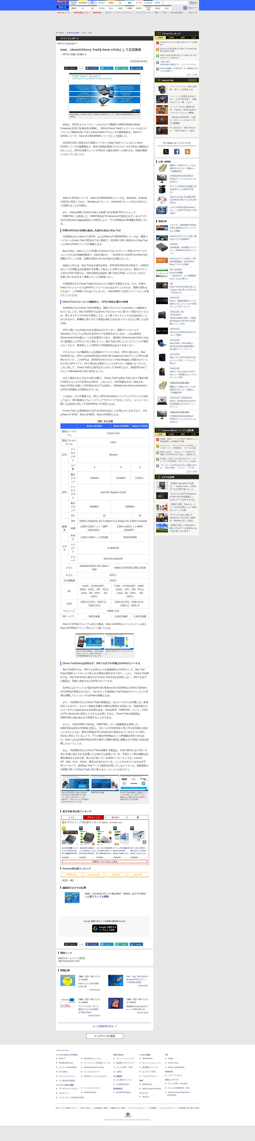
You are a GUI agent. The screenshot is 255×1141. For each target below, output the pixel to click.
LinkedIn (138, 68)
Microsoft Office (177, 13)
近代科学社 (117, 1089)
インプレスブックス (92, 1088)
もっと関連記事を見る (103, 1026)
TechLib (145, 1097)
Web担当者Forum (66, 1063)
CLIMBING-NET (122, 1084)
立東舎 (119, 1072)
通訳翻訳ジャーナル (150, 1067)
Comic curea (173, 1063)
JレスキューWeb (149, 1072)
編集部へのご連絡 (118, 1108)
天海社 (170, 1058)
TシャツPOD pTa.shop (177, 1083)
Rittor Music (118, 1055)
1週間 (182, 38)
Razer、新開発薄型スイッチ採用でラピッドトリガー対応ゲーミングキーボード (183, 304)
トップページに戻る (104, 1036)
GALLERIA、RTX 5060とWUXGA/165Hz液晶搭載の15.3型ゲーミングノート (182, 346)
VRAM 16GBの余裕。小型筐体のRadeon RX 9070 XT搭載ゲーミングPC (183, 321)
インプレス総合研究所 (68, 1067)
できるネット (64, 1093)
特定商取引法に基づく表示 (189, 1108)
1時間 (160, 38)
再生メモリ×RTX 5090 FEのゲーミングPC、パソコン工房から (183, 360)
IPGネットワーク (172, 1080)
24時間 (171, 38)
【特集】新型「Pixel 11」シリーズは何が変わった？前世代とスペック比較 (183, 507)
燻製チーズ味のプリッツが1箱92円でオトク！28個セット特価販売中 (183, 168)
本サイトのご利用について (66, 1108)
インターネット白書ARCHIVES (71, 1097)
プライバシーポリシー (137, 1108)
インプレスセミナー (92, 1072)
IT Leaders (63, 1072)
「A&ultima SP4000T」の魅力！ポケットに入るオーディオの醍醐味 (183, 120)
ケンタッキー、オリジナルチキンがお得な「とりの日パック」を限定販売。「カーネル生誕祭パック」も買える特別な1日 (178, 448)
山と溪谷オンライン (124, 1080)
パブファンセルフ (175, 1075)
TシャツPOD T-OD (124, 1067)
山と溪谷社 (117, 1076)
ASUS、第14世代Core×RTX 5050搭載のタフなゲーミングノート (183, 404)
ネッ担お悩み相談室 (67, 1081)
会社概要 (152, 1108)
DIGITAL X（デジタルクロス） (96, 1076)
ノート (71, 817)
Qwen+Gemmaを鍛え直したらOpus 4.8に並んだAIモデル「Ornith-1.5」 (183, 289)
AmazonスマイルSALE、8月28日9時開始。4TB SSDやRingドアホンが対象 (183, 261)
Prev (64, 842)
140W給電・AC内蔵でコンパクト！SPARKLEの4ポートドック (183, 250)
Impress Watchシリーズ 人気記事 (178, 430)
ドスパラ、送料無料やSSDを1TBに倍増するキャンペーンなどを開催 (183, 228)
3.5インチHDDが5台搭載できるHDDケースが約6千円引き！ (183, 189)
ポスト (72, 68)
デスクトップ (93, 817)
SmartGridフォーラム (92, 1058)
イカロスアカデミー (150, 1076)
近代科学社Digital (123, 1092)
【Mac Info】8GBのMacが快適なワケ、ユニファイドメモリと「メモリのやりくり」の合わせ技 (178, 64)
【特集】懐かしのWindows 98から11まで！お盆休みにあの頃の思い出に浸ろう (183, 528)
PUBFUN (169, 1072)
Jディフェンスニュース (151, 1063)
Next (145, 842)
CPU (165, 13)
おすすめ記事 (168, 477)
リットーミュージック (125, 1058)
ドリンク (116, 874)
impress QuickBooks (176, 1067)
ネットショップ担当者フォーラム (97, 1063)
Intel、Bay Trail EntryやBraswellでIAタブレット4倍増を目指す (137, 979)
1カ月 (193, 38)
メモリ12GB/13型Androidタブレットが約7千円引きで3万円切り (183, 210)
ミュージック (93, 874)
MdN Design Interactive (151, 1089)
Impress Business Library (94, 1067)
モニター (108, 13)
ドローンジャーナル (67, 1076)
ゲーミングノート (144, 13)
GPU (157, 13)
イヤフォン (71, 874)
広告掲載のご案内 (101, 1108)
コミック (138, 874)
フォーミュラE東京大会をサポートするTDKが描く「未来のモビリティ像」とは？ (183, 99)
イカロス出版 (144, 1055)
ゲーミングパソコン (124, 13)
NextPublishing (90, 1092)
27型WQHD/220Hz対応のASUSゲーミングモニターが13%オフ (183, 179)
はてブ (108, 68)
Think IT (62, 1058)
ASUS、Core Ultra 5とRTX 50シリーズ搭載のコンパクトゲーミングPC (183, 374)
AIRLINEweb (147, 1058)
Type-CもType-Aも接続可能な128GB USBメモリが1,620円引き (183, 200)
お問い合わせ (85, 1108)
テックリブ (143, 1093)
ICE (166, 1055)
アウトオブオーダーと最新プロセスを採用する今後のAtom (88, 1009)
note (123, 68)
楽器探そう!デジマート (125, 1063)
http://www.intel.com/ (69, 961)
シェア (94, 68)
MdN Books (147, 1084)
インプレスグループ (167, 1108)
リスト (81, 68)
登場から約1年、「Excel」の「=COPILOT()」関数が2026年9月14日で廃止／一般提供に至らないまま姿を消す (178, 454)
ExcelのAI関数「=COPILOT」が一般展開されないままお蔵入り (183, 275)
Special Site (168, 80)
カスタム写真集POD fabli (178, 1088)
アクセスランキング (171, 33)
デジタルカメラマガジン (68, 1089)
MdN (141, 1081)
